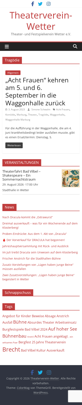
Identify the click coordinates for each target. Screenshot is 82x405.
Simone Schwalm (41, 109)
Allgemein (13, 72)
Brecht (11, 349)
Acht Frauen (62, 109)
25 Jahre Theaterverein (49, 342)
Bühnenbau (14, 336)
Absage (50, 316)
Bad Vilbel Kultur (33, 350)
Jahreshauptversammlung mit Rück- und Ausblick (35, 246)
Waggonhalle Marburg (17, 119)
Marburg (21, 114)
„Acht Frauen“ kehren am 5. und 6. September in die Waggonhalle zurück (37, 91)
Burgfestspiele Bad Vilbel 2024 (24, 329)
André (30, 336)
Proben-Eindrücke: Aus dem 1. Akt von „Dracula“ (34, 234)
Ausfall (7, 322)
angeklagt (60, 336)
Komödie (10, 114)
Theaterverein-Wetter (41, 20)
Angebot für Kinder (16, 316)
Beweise (38, 316)
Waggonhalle (57, 114)
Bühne (20, 322)
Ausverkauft (55, 350)
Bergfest (25, 342)
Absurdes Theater (40, 322)
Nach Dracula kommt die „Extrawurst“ (27, 217)
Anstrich (63, 316)
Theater (32, 114)
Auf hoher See (62, 329)
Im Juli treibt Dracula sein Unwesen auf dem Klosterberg (40, 252)
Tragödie (43, 114)
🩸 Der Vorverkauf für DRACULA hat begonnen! (33, 240)
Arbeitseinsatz (66, 322)
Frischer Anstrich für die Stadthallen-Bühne (31, 258)
